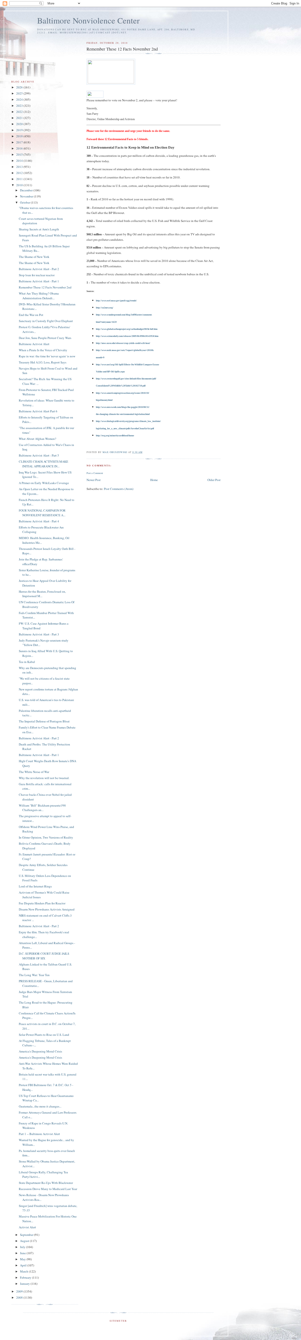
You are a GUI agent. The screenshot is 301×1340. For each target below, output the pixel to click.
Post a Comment (95, 473)
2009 (20, 1291)
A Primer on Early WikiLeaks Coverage (44, 483)
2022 (20, 112)
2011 (20, 179)
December (26, 190)
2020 (20, 124)
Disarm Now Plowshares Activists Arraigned (47, 909)
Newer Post (94, 480)
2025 (20, 93)
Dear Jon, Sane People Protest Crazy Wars (45, 338)
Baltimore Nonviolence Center (88, 20)
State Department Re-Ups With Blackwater (46, 1183)
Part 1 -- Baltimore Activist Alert (39, 1134)
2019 (20, 130)
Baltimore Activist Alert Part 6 (38, 411)
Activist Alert (27, 1227)
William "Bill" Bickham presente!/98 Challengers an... (42, 807)
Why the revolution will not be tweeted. (44, 778)
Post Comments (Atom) (118, 489)
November (27, 196)
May (23, 1259)
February (26, 1277)
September (27, 1235)
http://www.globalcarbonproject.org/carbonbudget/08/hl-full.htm (127, 329)
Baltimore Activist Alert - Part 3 (39, 634)
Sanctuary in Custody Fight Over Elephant (46, 321)
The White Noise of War (34, 772)
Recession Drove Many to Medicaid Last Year (48, 1189)
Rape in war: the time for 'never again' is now (47, 356)
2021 (20, 118)
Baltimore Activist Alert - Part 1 (39, 281)
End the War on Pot (31, 315)
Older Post (214, 480)
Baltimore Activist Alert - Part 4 (39, 521)
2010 (20, 185)
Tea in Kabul (27, 662)
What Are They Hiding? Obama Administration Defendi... (39, 295)
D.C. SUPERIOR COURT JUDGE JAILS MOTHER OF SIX (44, 955)
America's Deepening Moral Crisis (40, 1051)
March (24, 1271)
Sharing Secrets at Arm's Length (39, 229)
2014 (20, 160)
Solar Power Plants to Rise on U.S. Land (44, 1035)
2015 (20, 154)
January (25, 1283)
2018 (20, 136)
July (23, 1247)
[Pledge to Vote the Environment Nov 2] (95, 94)
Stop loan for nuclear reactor (37, 275)
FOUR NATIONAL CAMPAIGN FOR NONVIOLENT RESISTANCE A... (42, 512)
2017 (20, 142)
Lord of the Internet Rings (35, 886)
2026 (20, 87)
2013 (20, 167)
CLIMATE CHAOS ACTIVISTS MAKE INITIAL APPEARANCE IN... (43, 463)
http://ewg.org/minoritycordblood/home (115, 435)
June (23, 1253)
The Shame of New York (34, 257)
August (25, 1241)
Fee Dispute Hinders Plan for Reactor (42, 903)
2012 (20, 173)
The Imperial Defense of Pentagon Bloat (44, 721)
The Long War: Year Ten (34, 975)
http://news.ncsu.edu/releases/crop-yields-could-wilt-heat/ (123, 343)
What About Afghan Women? (37, 439)
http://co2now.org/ (104, 308)
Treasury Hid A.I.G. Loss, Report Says (42, 362)
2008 (20, 1297)
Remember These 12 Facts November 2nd (45, 287)
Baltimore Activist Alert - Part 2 (39, 269)
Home (154, 480)
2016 (20, 148)
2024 (20, 99)
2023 (20, 105)
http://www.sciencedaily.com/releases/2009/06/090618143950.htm (127, 336)
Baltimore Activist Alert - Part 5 (39, 455)
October (25, 202)
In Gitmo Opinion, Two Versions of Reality (46, 837)
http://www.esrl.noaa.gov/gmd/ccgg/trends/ (116, 301)
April (23, 1265)
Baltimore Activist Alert (34, 344)
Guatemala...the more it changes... (40, 1106)
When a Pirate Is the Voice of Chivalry (43, 350)
